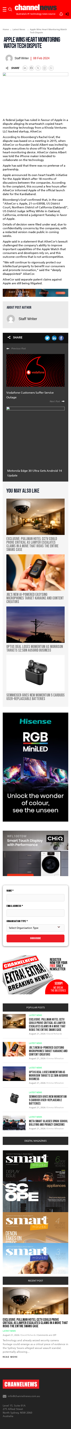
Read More (10, 1357)
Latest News (19, 29)
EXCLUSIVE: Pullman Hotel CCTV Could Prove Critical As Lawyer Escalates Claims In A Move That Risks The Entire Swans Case (47, 1025)
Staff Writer (28, 319)
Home (6, 29)
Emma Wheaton (55, 1058)
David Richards (54, 1033)
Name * (10, 890)
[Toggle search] (10, 9)
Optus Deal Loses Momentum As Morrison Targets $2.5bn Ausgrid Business (48, 1075)
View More (10, 1152)
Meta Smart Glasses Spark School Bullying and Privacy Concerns (48, 1123)
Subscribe (35, 938)
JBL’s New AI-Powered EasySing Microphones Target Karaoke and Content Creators (48, 1051)
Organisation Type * (17, 921)
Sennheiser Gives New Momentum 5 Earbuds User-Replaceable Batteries (48, 1100)
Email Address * (15, 905)
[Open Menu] (4, 9)
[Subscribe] (59, 13)
